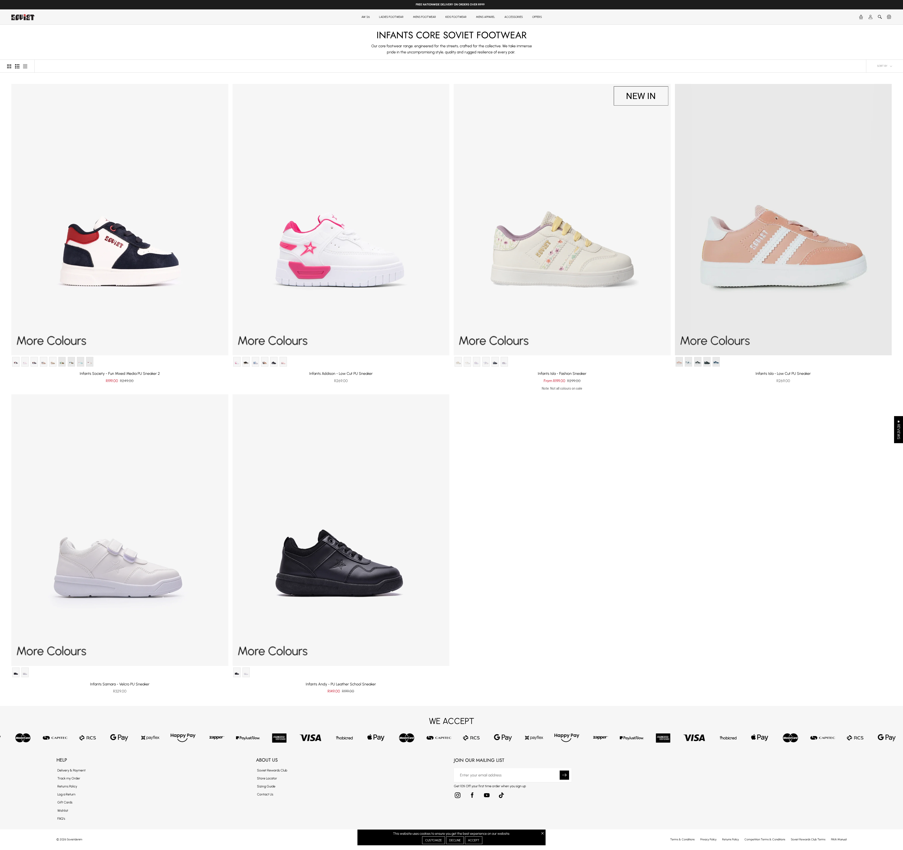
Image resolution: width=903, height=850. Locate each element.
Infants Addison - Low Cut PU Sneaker (341, 373)
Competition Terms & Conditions (765, 839)
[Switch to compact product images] (25, 66)
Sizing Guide (266, 786)
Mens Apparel (485, 17)
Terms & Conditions (682, 839)
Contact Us (265, 794)
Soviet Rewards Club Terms (808, 839)
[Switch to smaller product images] (17, 66)
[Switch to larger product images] (9, 66)
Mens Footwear (424, 17)
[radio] (16, 361)
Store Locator (267, 778)
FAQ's (61, 819)
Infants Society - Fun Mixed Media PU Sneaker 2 (120, 373)
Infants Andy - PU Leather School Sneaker (341, 684)
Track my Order (68, 778)
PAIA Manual (839, 839)
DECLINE (455, 840)
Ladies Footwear (391, 17)
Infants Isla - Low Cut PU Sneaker (783, 373)
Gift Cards (64, 802)
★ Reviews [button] (898, 429)
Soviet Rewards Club (272, 770)
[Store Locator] (861, 17)
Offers (537, 17)
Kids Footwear (456, 17)
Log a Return (66, 794)
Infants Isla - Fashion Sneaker (562, 373)
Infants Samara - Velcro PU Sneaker (120, 684)
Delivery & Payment (71, 770)
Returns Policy (67, 786)
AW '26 (365, 17)
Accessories (513, 17)
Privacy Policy (708, 839)
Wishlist (62, 811)
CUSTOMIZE (433, 840)
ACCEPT (473, 840)
